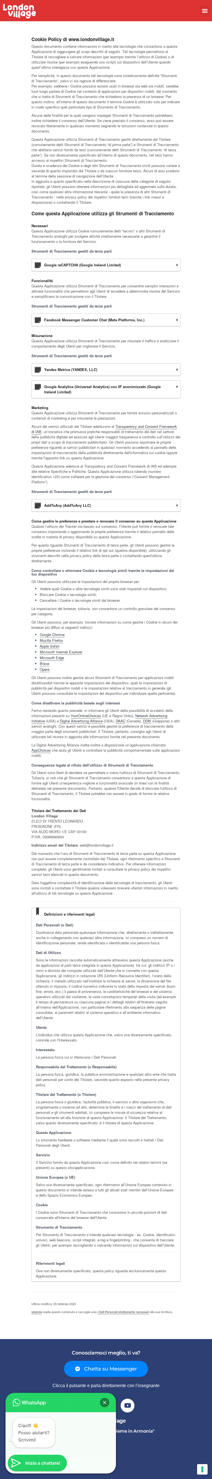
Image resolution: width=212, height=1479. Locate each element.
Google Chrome (52, 634)
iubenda (36, 1312)
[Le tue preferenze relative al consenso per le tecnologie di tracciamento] (202, 1469)
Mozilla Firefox (51, 640)
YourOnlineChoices (86, 715)
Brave (44, 663)
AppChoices (41, 750)
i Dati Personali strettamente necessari (123, 1312)
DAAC (120, 720)
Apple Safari (49, 646)
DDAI (147, 720)
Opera (44, 669)
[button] (204, 10)
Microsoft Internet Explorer (61, 651)
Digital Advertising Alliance (81, 720)
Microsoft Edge (52, 657)
